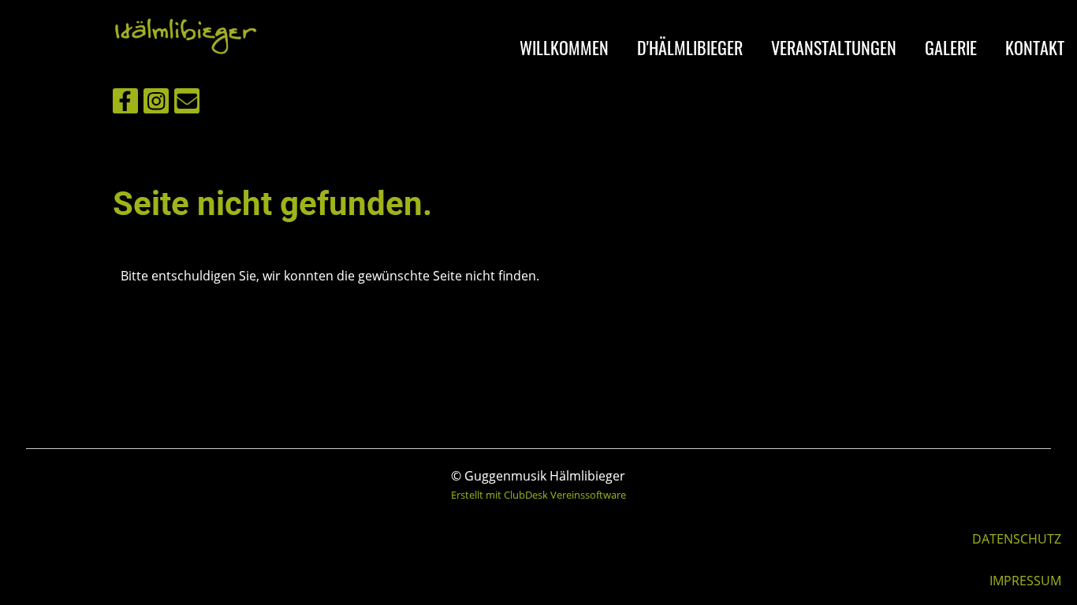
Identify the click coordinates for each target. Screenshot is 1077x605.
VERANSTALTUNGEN (833, 47)
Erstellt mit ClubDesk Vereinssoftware (538, 495)
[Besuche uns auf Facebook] (125, 104)
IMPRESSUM (1025, 580)
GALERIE (951, 47)
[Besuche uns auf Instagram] (156, 104)
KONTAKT (1034, 47)
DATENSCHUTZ (1016, 538)
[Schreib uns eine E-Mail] (186, 104)
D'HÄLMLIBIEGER (690, 47)
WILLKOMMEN (564, 47)
